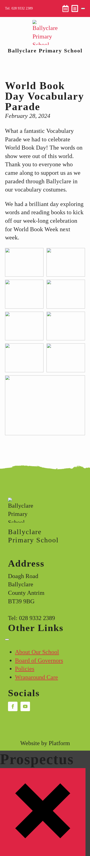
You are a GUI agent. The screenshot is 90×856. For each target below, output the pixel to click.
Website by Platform (45, 743)
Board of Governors (39, 660)
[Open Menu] (83, 8)
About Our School (37, 652)
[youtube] (25, 706)
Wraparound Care (36, 677)
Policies (24, 668)
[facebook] (13, 706)
